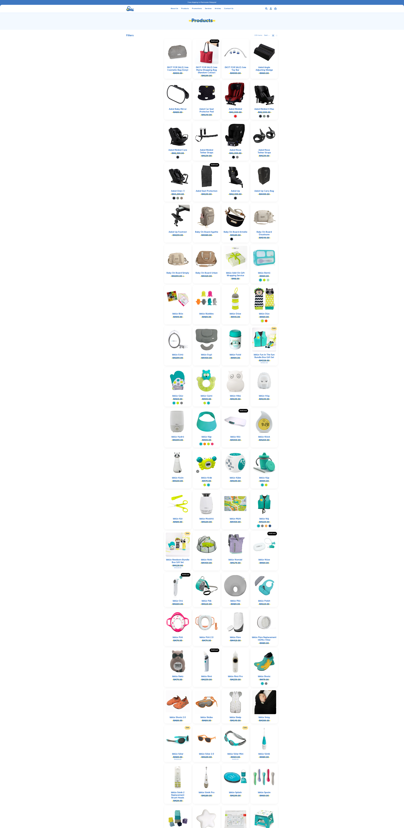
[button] (267, 35)
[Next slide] (188, 52)
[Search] (266, 8)
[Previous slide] (167, 52)
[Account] (270, 8)
